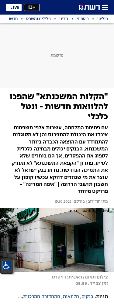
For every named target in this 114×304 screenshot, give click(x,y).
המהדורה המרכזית (41, 297)
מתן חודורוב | (96, 201)
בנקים (87, 297)
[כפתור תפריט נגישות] (6, 265)
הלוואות (71, 297)
